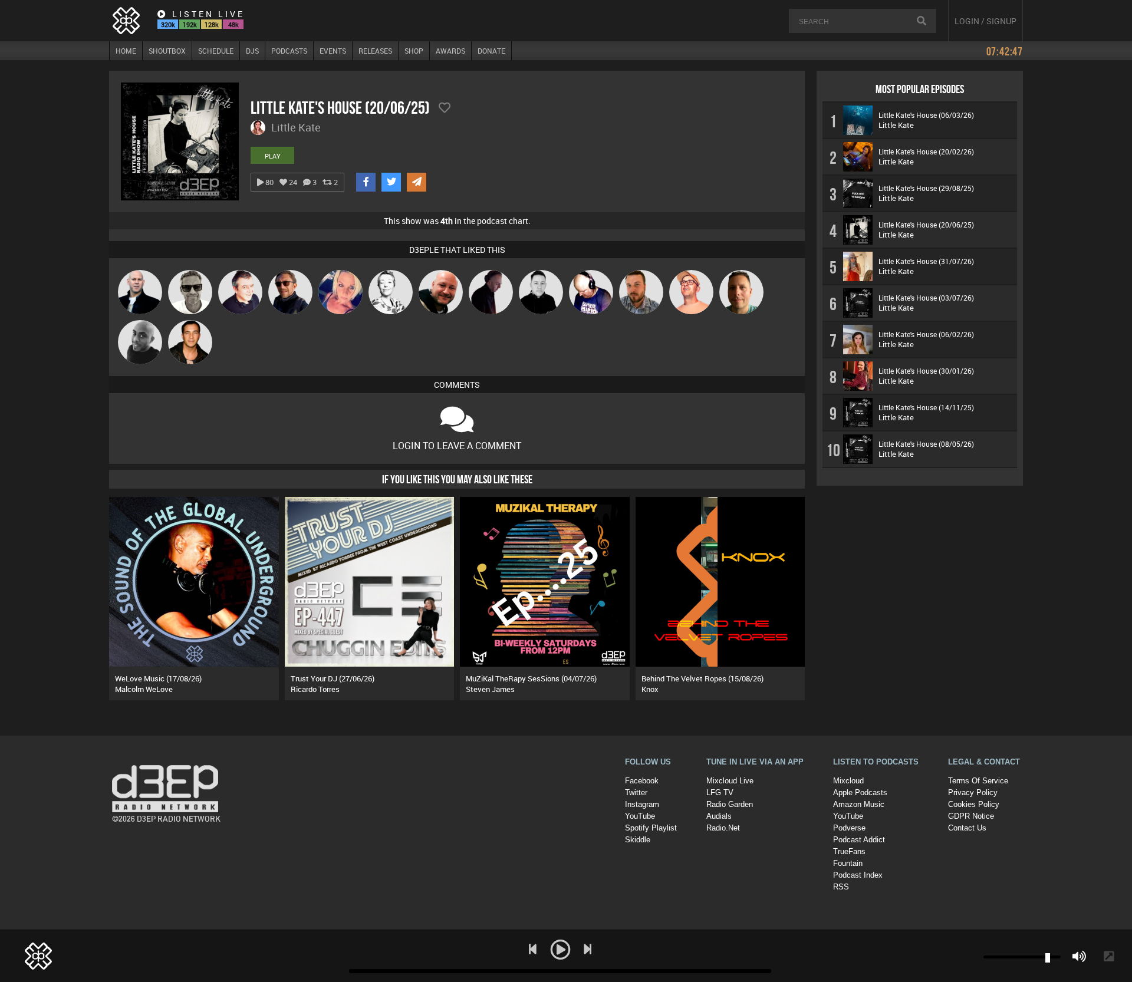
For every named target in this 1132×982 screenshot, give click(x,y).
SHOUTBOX (167, 50)
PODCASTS (289, 50)
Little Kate (896, 125)
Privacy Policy (973, 792)
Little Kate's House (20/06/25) (926, 224)
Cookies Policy (973, 804)
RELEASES (375, 50)
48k (233, 24)
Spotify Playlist (651, 827)
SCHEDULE (215, 50)
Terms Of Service (978, 780)
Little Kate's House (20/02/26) (926, 151)
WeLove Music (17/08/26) (158, 678)
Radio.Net (723, 827)
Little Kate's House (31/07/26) (926, 261)
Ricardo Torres (315, 689)
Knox (650, 689)
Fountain (848, 863)
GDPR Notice (971, 816)
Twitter (636, 792)
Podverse (849, 827)
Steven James (490, 689)
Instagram (642, 804)
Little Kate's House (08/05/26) (926, 444)
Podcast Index (858, 875)
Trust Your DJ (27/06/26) (332, 678)
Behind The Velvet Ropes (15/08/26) (702, 678)
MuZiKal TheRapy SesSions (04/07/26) (531, 678)
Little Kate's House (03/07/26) (926, 297)
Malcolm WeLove (144, 689)
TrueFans (849, 851)
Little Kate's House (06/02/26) (926, 334)
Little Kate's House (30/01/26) (926, 370)
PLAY (273, 155)
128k (212, 24)
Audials (719, 816)
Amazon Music (858, 804)
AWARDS (450, 50)
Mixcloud (848, 780)
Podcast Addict (859, 839)
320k (168, 24)
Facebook (642, 780)
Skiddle (637, 839)
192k (190, 24)
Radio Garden (729, 804)
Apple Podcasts (860, 792)
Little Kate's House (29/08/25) (926, 188)
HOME (126, 50)
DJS (252, 50)
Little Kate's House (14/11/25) (926, 407)
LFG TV (719, 792)
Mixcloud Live (729, 780)
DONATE (491, 50)
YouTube (640, 816)
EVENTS (333, 50)
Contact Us (967, 827)
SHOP (413, 50)
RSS (841, 886)
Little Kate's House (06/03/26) (926, 115)
